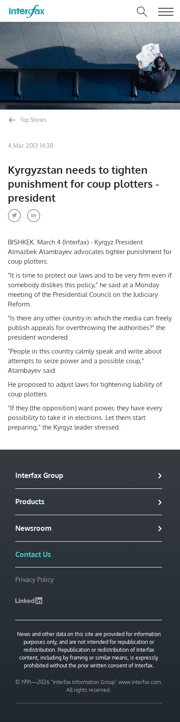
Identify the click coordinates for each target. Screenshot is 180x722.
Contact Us (33, 554)
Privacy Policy (34, 579)
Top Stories (33, 120)
